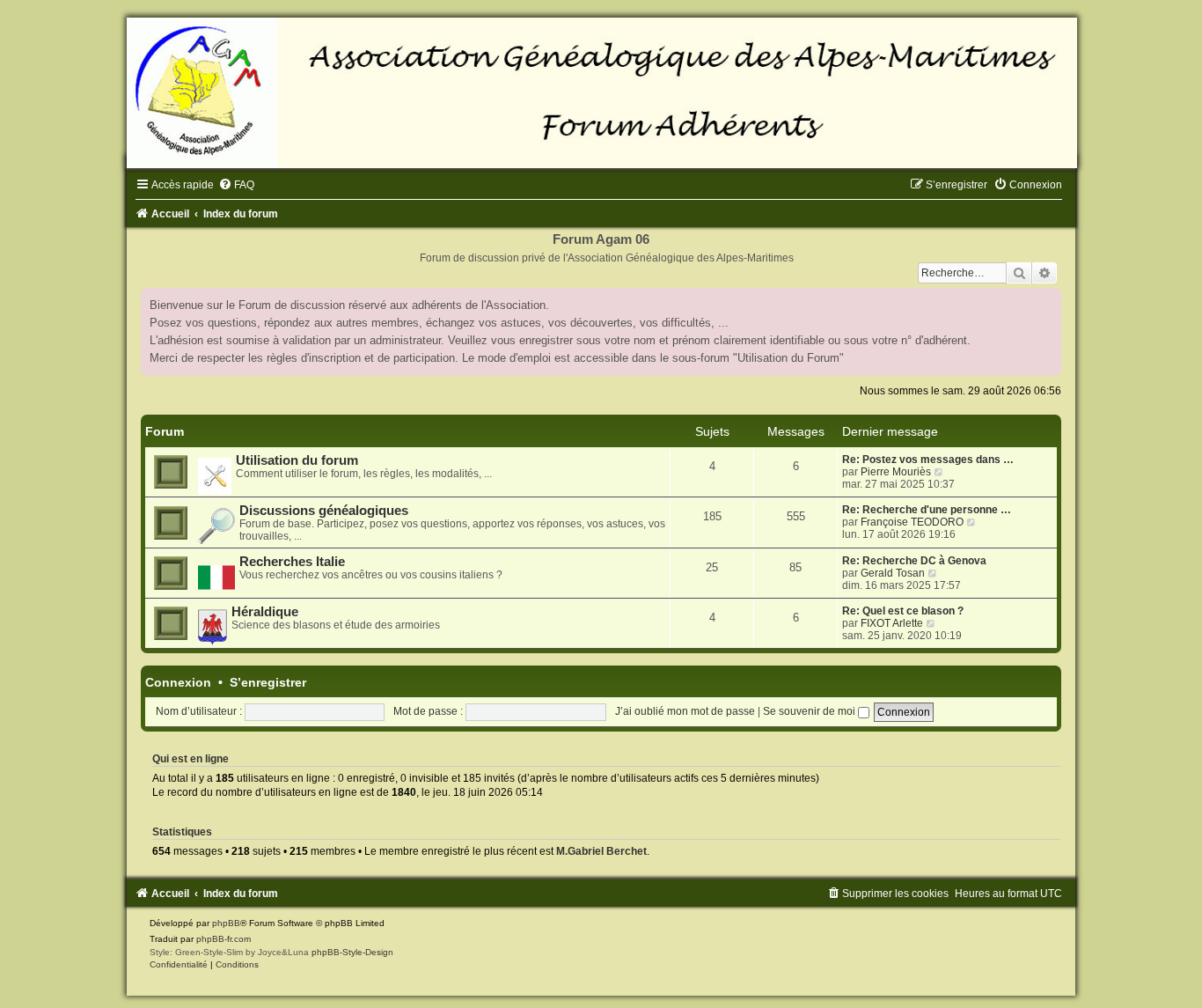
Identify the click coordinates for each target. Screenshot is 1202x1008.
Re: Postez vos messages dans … (928, 459)
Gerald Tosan (893, 573)
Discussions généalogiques (323, 511)
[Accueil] (601, 93)
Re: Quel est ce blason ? (903, 611)
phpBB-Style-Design (352, 952)
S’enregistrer (268, 682)
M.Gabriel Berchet (601, 851)
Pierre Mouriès (896, 472)
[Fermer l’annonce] (1047, 302)
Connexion (178, 682)
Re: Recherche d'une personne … (926, 510)
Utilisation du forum (297, 460)
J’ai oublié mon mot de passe (685, 711)
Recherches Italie (292, 562)
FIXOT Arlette (892, 623)
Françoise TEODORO (912, 522)
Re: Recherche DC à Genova (914, 561)
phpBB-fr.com (223, 939)
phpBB (226, 923)
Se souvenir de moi (810, 711)
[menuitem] (236, 185)
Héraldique (264, 612)
